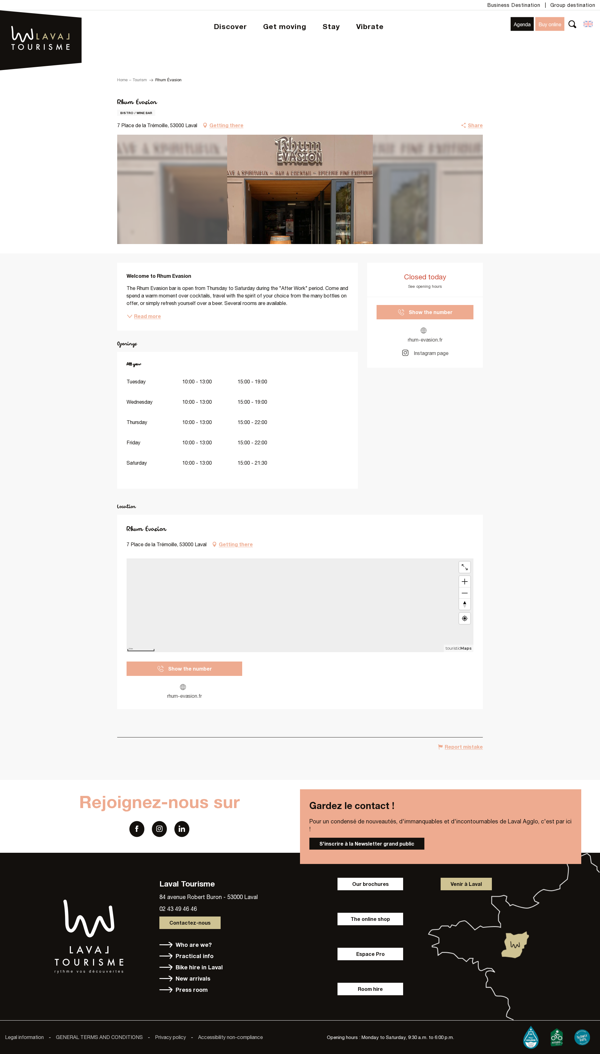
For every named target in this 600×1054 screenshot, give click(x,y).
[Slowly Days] (582, 1036)
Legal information (24, 1037)
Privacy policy (170, 1037)
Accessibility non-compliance (230, 1037)
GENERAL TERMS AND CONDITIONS (99, 1037)
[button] (572, 23)
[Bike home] (556, 1036)
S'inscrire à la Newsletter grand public (366, 844)
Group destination (572, 5)
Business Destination (513, 5)
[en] (588, 24)
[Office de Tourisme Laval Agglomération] (41, 22)
